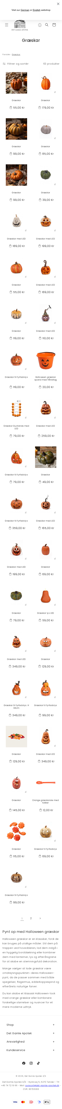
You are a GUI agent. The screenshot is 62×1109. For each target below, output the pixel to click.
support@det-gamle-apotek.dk (42, 1085)
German (25, 10)
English (36, 10)
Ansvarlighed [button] (15, 1042)
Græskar (16, 100)
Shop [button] (10, 1025)
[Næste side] (40, 918)
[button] (6, 24)
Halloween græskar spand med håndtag (45, 378)
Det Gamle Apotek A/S (35, 1076)
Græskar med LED (16, 238)
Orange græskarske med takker (45, 801)
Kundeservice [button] (16, 1050)
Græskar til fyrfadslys (16, 377)
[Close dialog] (58, 3)
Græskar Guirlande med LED (16, 427)
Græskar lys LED (45, 613)
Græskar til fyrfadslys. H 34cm (16, 706)
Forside (6, 54)
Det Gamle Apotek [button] (19, 1033)
